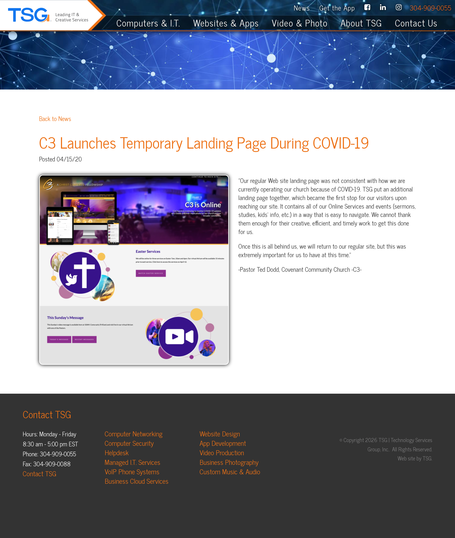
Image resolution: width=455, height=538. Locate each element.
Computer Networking (133, 433)
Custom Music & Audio (230, 471)
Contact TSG (39, 473)
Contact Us (420, 22)
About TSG (361, 22)
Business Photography (229, 462)
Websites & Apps (226, 22)
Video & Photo (300, 22)
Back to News (55, 118)
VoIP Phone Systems (132, 471)
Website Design (220, 433)
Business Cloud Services (136, 480)
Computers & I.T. (148, 22)
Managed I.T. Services (132, 462)
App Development (223, 442)
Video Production (222, 452)
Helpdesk (117, 452)
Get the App (337, 7)
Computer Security (129, 442)
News (302, 7)
